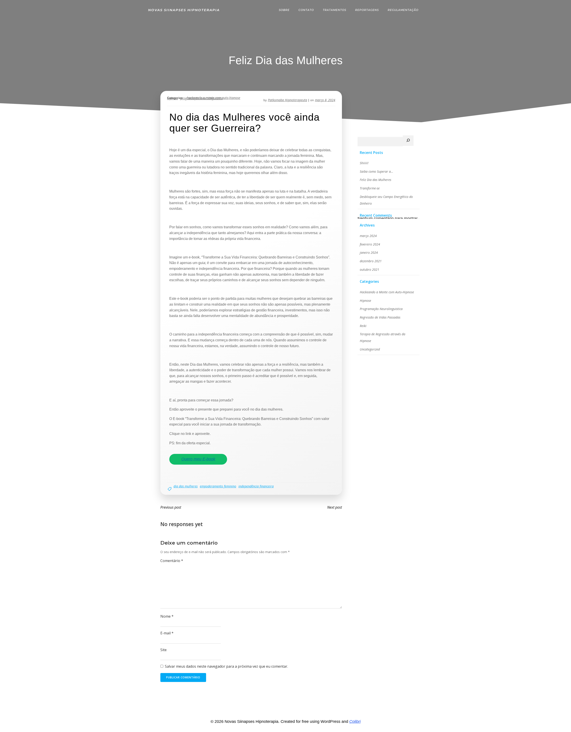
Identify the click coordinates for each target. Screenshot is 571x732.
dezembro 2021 (371, 261)
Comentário (171, 560)
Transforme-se (370, 188)
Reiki (363, 326)
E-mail (167, 633)
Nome (167, 616)
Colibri (355, 721)
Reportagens (367, 10)
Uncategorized (370, 349)
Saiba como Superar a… (376, 171)
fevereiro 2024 (370, 244)
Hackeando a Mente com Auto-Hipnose (387, 292)
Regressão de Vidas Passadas (380, 317)
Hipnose (365, 300)
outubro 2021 (369, 269)
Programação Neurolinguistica (381, 309)
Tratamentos (334, 10)
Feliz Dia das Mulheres (375, 180)
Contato (306, 10)
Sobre (284, 10)
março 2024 (368, 236)
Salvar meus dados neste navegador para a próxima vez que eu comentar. (226, 666)
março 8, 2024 (325, 100)
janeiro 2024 (369, 252)
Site (163, 649)
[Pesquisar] (408, 140)
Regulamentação (403, 10)
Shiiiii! (364, 163)
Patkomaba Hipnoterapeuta (287, 100)
